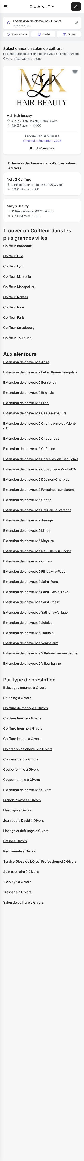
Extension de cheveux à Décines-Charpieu (36, 479)
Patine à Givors (15, 841)
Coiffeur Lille (13, 256)
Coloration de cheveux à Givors (27, 749)
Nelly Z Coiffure (19, 179)
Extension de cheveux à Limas (26, 530)
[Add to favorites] (75, 72)
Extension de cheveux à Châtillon (29, 449)
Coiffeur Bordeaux (17, 246)
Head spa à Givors (17, 810)
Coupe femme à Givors (21, 769)
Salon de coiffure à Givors (23, 902)
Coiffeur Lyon (13, 266)
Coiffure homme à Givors (22, 728)
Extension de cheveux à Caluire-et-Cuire (34, 413)
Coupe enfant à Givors (21, 759)
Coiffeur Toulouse (17, 338)
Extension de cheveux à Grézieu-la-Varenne (37, 510)
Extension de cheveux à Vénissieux (30, 643)
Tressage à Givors (17, 892)
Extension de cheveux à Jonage (28, 520)
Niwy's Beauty (18, 206)
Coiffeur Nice (13, 307)
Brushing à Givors (17, 698)
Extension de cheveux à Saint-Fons (30, 582)
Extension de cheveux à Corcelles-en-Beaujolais (40, 459)
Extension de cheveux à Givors (27, 790)
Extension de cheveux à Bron (26, 403)
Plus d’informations (42, 148)
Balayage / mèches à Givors (24, 688)
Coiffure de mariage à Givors (25, 708)
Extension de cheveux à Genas (27, 500)
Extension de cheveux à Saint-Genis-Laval (36, 592)
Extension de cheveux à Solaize (27, 622)
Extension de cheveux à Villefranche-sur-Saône (40, 653)
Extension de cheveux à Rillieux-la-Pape (34, 571)
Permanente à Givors (19, 851)
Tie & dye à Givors (17, 882)
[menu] (5, 6)
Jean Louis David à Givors (23, 820)
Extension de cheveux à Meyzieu (28, 541)
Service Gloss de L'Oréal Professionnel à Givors (40, 861)
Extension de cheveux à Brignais (28, 393)
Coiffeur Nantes (15, 297)
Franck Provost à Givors (22, 800)
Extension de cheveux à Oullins (27, 561)
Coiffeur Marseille (17, 276)
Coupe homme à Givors (21, 780)
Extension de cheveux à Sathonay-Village (35, 612)
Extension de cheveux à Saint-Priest (31, 602)
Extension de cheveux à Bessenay (29, 382)
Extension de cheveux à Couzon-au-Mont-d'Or (39, 469)
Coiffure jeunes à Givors (22, 739)
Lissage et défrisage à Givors (26, 831)
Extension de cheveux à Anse (26, 362)
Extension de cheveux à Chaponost (31, 438)
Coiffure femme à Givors (22, 718)
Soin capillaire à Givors (21, 872)
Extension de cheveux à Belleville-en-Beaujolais (40, 372)
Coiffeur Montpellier (18, 287)
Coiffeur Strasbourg (18, 328)
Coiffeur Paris (14, 317)
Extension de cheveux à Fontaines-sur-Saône (38, 490)
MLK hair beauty (19, 116)
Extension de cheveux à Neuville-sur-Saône (37, 551)
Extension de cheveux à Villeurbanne (32, 663)
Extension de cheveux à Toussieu (29, 633)
